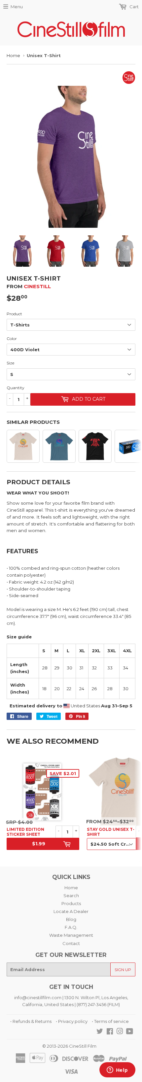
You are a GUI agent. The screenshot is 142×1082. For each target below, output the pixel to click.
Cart (133, 6)
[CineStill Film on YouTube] (129, 1032)
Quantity (15, 387)
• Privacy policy (72, 1021)
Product (14, 313)
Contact (71, 943)
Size (10, 362)
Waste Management (71, 935)
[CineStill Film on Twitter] (99, 1032)
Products (71, 903)
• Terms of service (110, 1021)
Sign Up (123, 969)
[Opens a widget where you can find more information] (117, 1070)
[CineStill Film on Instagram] (120, 1032)
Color (12, 338)
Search (71, 895)
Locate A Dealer (71, 911)
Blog (71, 919)
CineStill (37, 286)
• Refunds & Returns (31, 1021)
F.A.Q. (71, 927)
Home (13, 55)
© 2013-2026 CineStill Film (69, 1046)
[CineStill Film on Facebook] (109, 1032)
